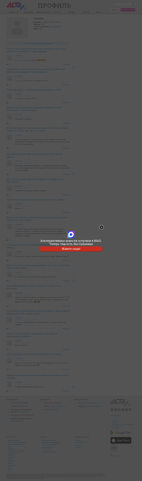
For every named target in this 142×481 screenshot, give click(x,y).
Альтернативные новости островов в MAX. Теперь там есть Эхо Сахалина (71, 242)
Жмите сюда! (71, 249)
